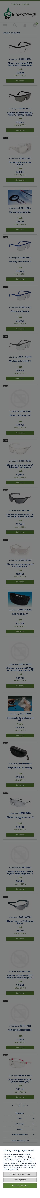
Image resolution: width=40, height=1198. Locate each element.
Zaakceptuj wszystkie (20, 1185)
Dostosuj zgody (20, 1180)
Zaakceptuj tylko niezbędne (20, 1174)
